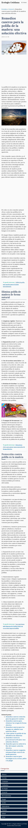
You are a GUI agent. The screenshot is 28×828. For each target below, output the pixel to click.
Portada (4, 9)
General (11, 9)
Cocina (4, 778)
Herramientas (6, 796)
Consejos (5, 781)
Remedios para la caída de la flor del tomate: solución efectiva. (16, 746)
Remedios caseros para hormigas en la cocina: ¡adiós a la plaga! (16, 758)
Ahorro (4, 774)
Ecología (5, 788)
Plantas (4, 810)
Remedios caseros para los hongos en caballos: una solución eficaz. (15, 729)
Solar (3, 817)
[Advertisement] (14, 71)
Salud (4, 813)
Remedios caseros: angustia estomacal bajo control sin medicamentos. (15, 752)
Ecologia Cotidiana (10, 2)
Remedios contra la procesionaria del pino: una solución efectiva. (15, 740)
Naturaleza (5, 806)
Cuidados (5, 785)
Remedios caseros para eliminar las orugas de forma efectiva (16, 723)
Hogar (4, 799)
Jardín (4, 803)
